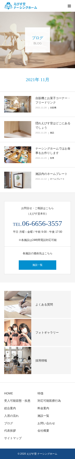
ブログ (8, 423)
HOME (8, 393)
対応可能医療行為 (49, 400)
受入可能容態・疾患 (17, 400)
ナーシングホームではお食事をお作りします (52, 151)
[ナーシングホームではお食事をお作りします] (17, 154)
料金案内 (43, 408)
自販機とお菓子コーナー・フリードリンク (52, 100)
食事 (52, 158)
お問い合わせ (46, 423)
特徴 (40, 393)
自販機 (53, 107)
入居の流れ (11, 415)
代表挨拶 (10, 430)
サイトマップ (13, 438)
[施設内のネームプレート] (17, 180)
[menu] (69, 6)
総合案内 (10, 408)
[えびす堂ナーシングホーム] (29, 6)
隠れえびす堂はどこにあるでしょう (52, 125)
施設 (52, 133)
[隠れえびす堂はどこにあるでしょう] (17, 129)
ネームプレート (57, 179)
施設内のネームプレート (51, 173)
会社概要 (43, 430)
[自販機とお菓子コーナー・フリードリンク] (17, 104)
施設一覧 (37, 264)
